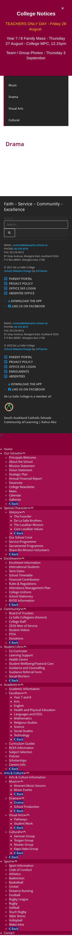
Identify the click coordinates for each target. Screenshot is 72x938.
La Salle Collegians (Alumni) (28, 617)
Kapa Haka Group (26, 849)
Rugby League (18, 899)
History (14, 512)
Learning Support (21, 655)
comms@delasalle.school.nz (30, 245)
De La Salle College (18, 440)
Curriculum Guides (22, 743)
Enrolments (19, 371)
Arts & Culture (13, 773)
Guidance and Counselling (27, 668)
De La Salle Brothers (28, 520)
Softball (14, 908)
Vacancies (15, 483)
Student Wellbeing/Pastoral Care (31, 664)
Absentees (17, 376)
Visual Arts (16, 108)
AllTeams (41, 271)
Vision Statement (20, 470)
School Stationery (21, 596)
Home (8, 449)
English (19, 706)
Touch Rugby (17, 912)
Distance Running (21, 891)
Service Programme (22, 542)
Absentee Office (21, 293)
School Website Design (18, 271)
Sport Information (21, 865)
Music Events (23, 790)
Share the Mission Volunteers (29, 550)
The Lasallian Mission (28, 525)
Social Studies (23, 731)
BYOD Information (21, 600)
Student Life (12, 647)
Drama (13, 97)
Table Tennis (17, 916)
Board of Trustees (21, 613)
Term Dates (16, 571)
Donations (16, 638)
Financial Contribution (24, 579)
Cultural (14, 120)
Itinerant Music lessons (30, 786)
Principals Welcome (22, 457)
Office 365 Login (22, 288)
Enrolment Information (25, 563)
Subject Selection (20, 752)
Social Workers (19, 676)
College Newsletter (22, 487)
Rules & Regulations (22, 584)
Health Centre (18, 659)
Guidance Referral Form (25, 672)
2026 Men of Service (23, 626)
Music (13, 85)
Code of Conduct (20, 870)
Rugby (13, 903)
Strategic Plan (18, 474)
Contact (9, 933)
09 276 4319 (21, 248)
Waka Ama (16, 924)
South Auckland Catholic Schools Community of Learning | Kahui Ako (30, 420)
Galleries (15, 499)
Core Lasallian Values (28, 529)
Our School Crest (20, 537)
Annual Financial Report (25, 478)
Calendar (15, 495)
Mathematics (23, 718)
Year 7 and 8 (22, 697)
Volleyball (15, 920)
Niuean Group (23, 844)
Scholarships (17, 760)
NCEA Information (21, 748)
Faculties (15, 693)
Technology (21, 735)
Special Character (16, 508)
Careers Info (17, 765)
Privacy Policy (21, 283)
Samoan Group (24, 836)
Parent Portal (20, 279)
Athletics (15, 874)
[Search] (9, 233)
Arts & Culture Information (27, 777)
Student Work (23, 823)
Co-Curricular (18, 651)
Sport (7, 861)
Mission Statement (22, 466)
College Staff (17, 621)
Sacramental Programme (26, 546)
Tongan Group (23, 840)
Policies (14, 756)
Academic (10, 685)
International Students (24, 567)
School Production (26, 807)
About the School (21, 462)
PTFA (12, 634)
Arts (17, 701)
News (13, 491)
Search (8, 218)
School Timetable (21, 575)
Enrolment (11, 558)
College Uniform (20, 592)
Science (19, 727)
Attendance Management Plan (29, 588)
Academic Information (24, 689)
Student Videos (19, 630)
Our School (11, 453)
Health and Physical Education (34, 710)
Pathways (20, 819)
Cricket (13, 887)
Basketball (16, 882)
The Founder (22, 516)
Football (14, 895)
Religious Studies (25, 722)
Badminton (16, 878)
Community (12, 609)
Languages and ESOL (28, 714)
